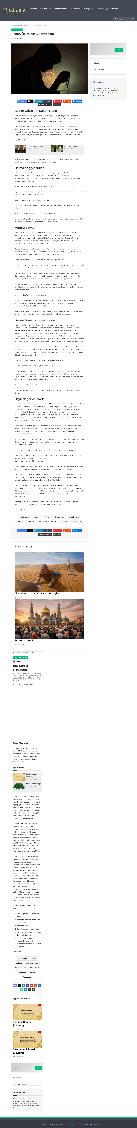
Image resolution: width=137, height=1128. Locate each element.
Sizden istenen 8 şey (36, 146)
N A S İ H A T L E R (72, 1124)
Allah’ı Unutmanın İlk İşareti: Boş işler (37, 593)
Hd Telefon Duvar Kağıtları (82, 9)
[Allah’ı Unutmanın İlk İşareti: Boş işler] (49, 572)
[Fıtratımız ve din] (49, 619)
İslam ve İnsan (25, 25)
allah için (25, 517)
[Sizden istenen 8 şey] (20, 149)
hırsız (48, 517)
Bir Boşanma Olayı (71, 146)
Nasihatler (82, 1124)
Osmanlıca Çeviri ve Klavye (108, 9)
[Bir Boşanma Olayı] (57, 148)
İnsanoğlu (60, 517)
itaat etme (74, 517)
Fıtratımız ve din (24, 640)
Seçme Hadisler (61, 9)
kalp (21, 522)
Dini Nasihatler (46, 9)
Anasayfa (33, 9)
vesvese (77, 522)
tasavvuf (65, 522)
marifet (31, 522)
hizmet (37, 517)
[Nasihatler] (15, 11)
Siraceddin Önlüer (48, 522)
